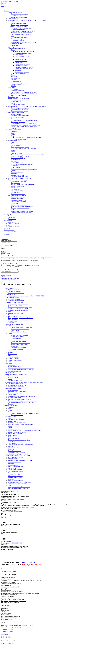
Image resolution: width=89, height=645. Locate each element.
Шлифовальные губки (17, 15)
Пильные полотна (16, 101)
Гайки (13, 75)
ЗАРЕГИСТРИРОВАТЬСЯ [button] (9, 263)
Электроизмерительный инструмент (22, 211)
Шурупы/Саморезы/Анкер (22, 56)
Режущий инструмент (14, 129)
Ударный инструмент (17, 175)
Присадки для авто (16, 43)
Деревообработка (13, 47)
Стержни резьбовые (20, 73)
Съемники (14, 170)
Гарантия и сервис (13, 226)
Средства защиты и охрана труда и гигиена (20, 180)
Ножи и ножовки (16, 159)
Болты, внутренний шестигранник (25, 51)
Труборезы (14, 173)
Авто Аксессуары (13, 18)
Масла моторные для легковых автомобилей (24, 93)
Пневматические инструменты (20, 109)
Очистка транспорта (17, 39)
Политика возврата (6, 619)
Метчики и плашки (17, 100)
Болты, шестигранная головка (23, 53)
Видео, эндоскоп (16, 114)
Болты (13, 50)
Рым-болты (18, 70)
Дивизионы (11, 217)
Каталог (6, 11)
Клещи (13, 150)
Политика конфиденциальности (10, 616)
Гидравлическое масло (17, 90)
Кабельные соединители (18, 200)
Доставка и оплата (13, 223)
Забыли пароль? (5, 253)
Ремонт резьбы (15, 167)
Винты (13, 57)
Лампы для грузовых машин (19, 25)
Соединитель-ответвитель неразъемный (12, 499)
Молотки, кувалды (16, 153)
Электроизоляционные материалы (21, 212)
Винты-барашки (19, 62)
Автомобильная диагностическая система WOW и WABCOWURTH (28, 20)
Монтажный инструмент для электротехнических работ (27, 154)
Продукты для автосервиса (16, 112)
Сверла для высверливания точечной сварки (28, 137)
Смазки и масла (15, 45)
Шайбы (13, 86)
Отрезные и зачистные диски (19, 14)
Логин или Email (6, 240)
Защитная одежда (16, 189)
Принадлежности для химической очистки (24, 42)
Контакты (7, 228)
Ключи (13, 151)
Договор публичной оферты (9, 617)
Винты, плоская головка (22, 65)
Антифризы (14, 89)
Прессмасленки (15, 78)
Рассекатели (14, 165)
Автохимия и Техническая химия (17, 26)
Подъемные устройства (18, 122)
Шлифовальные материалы (19, 17)
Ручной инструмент (13, 140)
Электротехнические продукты (17, 195)
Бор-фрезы (14, 131)
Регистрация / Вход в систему (9, 1)
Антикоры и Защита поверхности (21, 28)
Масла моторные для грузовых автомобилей (24, 92)
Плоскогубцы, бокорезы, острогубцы (22, 164)
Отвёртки (14, 161)
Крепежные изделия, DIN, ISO (17, 48)
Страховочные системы (18, 194)
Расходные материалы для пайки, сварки (23, 206)
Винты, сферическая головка (23, 68)
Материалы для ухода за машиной (21, 34)
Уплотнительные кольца (18, 84)
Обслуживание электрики (19, 37)
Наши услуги (8, 220)
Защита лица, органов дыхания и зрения (23, 184)
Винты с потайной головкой (23, 59)
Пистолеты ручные (17, 162)
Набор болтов (19, 54)
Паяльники (14, 203)
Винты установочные (21, 61)
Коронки (13, 134)
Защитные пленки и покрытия (20, 115)
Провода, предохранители (19, 205)
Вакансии (10, 233)
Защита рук (14, 187)
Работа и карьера (9, 230)
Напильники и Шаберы (18, 158)
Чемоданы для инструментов (19, 176)
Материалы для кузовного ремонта (21, 32)
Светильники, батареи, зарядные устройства (24, 126)
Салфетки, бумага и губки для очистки (19, 178)
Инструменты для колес (18, 117)
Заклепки (14, 76)
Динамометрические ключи (19, 144)
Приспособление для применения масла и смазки (26, 125)
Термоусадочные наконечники (20, 208)
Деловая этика (12, 219)
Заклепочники (15, 145)
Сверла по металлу (20, 139)
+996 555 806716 (28, 562)
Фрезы (13, 103)
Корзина (3, 3)
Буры (12, 133)
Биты (12, 142)
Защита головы (15, 183)
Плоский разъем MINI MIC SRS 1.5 (11, 543)
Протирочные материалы (18, 190)
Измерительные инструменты (20, 147)
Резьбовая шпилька (17, 81)
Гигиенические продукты (18, 181)
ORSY (9, 225)
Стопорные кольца (16, 83)
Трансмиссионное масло (18, 95)
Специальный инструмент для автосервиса (24, 169)
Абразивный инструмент (15, 12)
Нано (12, 36)
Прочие (13, 79)
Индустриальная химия (18, 29)
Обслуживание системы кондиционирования (24, 120)
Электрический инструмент (19, 111)
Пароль (3, 248)
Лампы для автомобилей (18, 23)
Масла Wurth (11, 87)
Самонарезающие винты (22, 72)
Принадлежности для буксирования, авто (23, 123)
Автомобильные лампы (15, 22)
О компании (7, 214)
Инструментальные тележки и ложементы (23, 148)
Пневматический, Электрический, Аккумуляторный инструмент (27, 106)
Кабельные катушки (17, 198)
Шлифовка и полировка (18, 104)
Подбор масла (8, 234)
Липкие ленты (15, 119)
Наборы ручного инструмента (20, 156)
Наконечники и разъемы (18, 201)
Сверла (13, 136)
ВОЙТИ (3, 6)
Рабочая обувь (15, 192)
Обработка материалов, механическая (19, 98)
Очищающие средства (17, 40)
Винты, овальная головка (22, 64)
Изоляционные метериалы (19, 197)
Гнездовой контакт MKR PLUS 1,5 (11, 491)
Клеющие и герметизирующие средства (23, 31)
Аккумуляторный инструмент (20, 108)
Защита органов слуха (17, 186)
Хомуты (13, 128)
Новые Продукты (13, 97)
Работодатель (12, 231)
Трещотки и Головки (17, 172)
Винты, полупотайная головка (24, 67)
